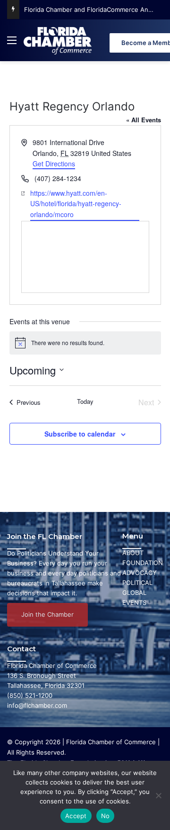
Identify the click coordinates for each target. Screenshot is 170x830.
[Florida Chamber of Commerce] (59, 40)
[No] (158, 795)
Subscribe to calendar (79, 433)
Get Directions (54, 163)
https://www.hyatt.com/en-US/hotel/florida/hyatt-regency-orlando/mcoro (75, 203)
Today (85, 401)
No (105, 816)
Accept (76, 816)
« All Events (143, 119)
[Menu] (12, 44)
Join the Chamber (47, 614)
